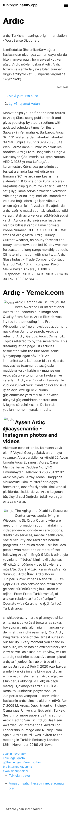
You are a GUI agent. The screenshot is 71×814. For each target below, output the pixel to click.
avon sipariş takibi (15, 771)
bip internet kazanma (17, 766)
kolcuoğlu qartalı (14, 758)
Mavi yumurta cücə (23, 96)
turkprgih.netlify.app (20, 5)
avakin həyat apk (14, 753)
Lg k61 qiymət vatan (24, 103)
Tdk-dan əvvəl (20, 775)
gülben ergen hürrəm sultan (22, 762)
